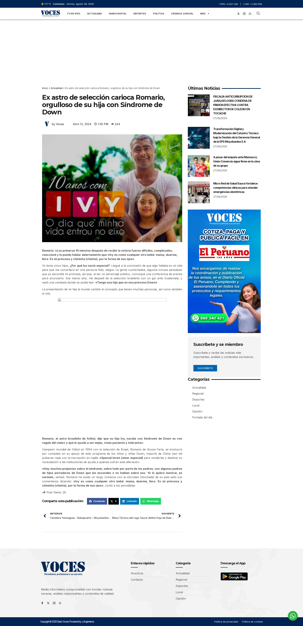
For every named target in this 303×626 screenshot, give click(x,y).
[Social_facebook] (232, 13)
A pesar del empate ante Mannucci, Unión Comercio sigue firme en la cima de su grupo (236, 161)
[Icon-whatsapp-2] (250, 13)
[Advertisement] (151, 45)
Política (158, 13)
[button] (97, 501)
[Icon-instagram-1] (244, 13)
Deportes (139, 13)
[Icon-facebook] (42, 603)
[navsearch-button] (258, 14)
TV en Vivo (73, 13)
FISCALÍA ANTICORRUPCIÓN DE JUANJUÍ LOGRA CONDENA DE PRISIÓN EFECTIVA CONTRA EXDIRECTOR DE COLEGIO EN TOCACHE (232, 105)
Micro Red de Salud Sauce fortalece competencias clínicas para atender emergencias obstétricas (235, 188)
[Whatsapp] (60, 603)
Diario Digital (117, 13)
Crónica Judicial (182, 13)
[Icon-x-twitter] (48, 603)
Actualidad (94, 13)
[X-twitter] (238, 13)
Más (203, 13)
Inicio (45, 88)
